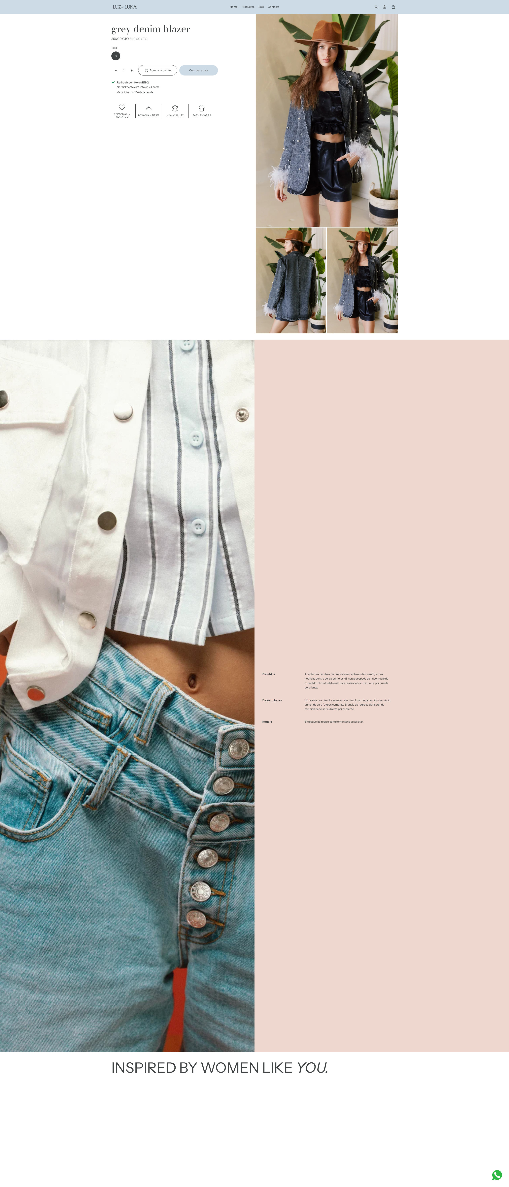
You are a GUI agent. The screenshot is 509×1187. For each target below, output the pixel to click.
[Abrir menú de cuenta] (384, 7)
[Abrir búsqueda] (376, 7)
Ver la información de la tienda (135, 92)
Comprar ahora (198, 70)
